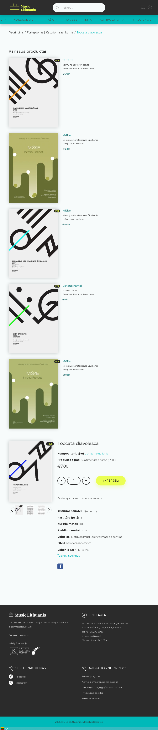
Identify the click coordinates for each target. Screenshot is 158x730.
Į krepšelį (111, 480)
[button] (4, 728)
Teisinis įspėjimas (68, 555)
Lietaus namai (72, 285)
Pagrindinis (16, 32)
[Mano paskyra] (150, 7)
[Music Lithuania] (23, 7)
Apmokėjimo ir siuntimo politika (100, 681)
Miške (66, 135)
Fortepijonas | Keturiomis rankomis (50, 32)
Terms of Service (90, 698)
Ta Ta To (67, 60)
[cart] (142, 7)
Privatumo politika (92, 692)
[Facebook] (60, 566)
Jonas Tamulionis (96, 453)
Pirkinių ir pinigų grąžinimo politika (102, 687)
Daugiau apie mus (19, 634)
